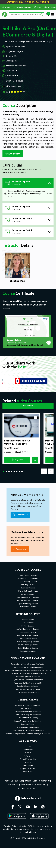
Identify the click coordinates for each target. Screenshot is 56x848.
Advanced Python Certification (28, 677)
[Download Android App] (16, 816)
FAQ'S (35, 788)
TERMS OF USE (13, 785)
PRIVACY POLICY (27, 785)
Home (6, 7)
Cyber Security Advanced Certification (28, 680)
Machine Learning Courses (28, 635)
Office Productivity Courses (28, 600)
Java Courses (28, 623)
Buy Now (19, 459)
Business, (10, 65)
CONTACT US (44, 781)
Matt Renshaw (13, 448)
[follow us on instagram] (43, 807)
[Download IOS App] (39, 816)
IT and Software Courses (28, 591)
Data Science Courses (28, 638)
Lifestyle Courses (28, 594)
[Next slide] (51, 471)
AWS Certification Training (28, 718)
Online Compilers (22, 7)
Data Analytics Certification (28, 692)
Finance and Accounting (28, 578)
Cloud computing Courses (28, 642)
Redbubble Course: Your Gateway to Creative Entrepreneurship (17, 443)
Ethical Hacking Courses (28, 645)
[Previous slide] (44, 471)
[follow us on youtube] (28, 807)
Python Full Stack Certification (28, 689)
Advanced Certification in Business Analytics (28, 673)
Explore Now (21, 549)
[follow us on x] (19, 807)
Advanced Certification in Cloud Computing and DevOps (28, 670)
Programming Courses (28, 575)
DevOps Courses (28, 626)
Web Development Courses (28, 597)
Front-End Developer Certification (28, 715)
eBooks (28, 753)
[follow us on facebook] (12, 807)
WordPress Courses (28, 607)
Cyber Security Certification (28, 727)
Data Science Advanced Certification (28, 667)
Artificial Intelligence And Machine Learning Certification (28, 733)
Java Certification (28, 724)
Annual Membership (28, 759)
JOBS (35, 781)
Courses (28, 746)
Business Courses (28, 588)
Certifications (28, 750)
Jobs (38, 7)
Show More (12, 153)
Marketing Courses (28, 585)
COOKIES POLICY (24, 788)
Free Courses (28, 765)
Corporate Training (28, 768)
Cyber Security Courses (28, 581)
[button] (3, 471)
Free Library (51, 7)
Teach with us (27, 771)
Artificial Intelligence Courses (28, 629)
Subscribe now (22, 514)
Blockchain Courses (28, 651)
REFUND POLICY (40, 785)
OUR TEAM (19, 781)
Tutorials (27, 756)
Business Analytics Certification (28, 705)
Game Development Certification (28, 711)
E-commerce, (21, 65)
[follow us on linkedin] (35, 807)
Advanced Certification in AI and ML (28, 683)
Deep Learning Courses (28, 632)
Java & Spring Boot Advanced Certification (28, 664)
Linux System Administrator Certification (28, 730)
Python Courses (28, 619)
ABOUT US (9, 781)
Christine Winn (11, 56)
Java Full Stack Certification (28, 686)
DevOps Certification (28, 708)
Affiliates (28, 762)
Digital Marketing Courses (28, 604)
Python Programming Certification (28, 721)
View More (28, 405)
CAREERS (28, 781)
